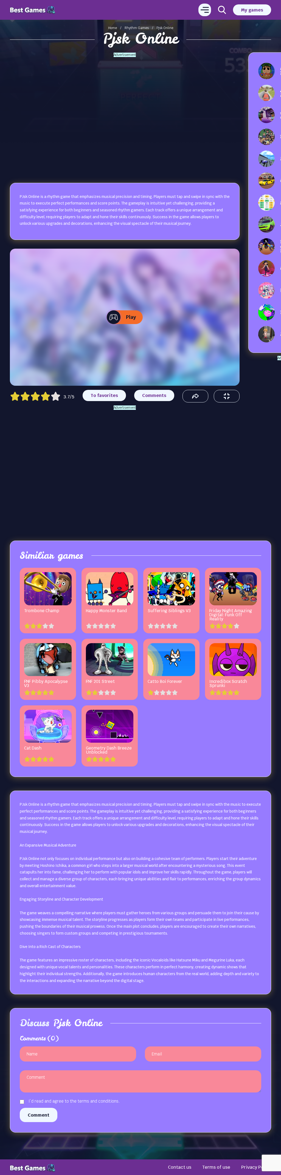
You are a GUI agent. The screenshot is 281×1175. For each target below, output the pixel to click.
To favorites (104, 395)
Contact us (179, 1167)
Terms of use (216, 1167)
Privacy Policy (256, 1167)
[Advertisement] (124, 112)
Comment (38, 1115)
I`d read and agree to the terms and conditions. (74, 1101)
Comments (154, 395)
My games (252, 10)
